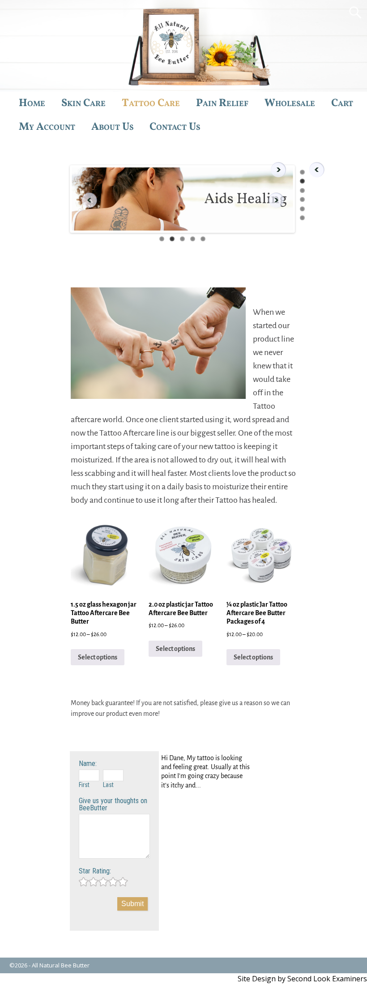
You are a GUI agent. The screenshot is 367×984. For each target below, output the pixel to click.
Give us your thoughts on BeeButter (113, 804)
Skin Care (83, 103)
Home (32, 103)
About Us (112, 127)
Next (278, 200)
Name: (88, 763)
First (84, 784)
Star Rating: (95, 871)
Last (108, 784)
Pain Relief (222, 103)
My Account (47, 127)
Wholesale (290, 103)
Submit (132, 903)
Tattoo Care (151, 103)
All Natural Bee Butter (61, 965)
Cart (342, 103)
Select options (97, 657)
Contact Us (174, 127)
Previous (86, 200)
